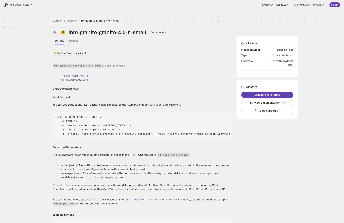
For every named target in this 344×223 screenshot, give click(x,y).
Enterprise (267, 5)
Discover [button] (282, 5)
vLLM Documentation (73, 80)
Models (71, 20)
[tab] (59, 40)
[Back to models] (55, 32)
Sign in (334, 4)
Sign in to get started (267, 94)
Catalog (57, 20)
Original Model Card (73, 76)
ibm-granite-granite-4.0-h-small (100, 20)
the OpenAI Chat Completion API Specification (160, 199)
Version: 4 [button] (157, 32)
